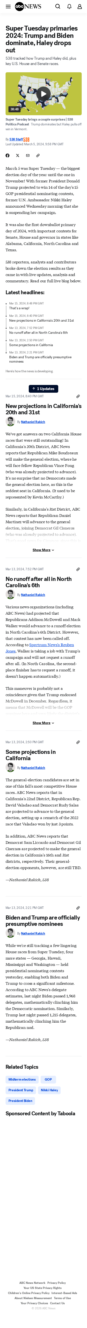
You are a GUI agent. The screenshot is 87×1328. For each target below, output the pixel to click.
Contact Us (57, 1303)
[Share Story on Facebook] (7, 155)
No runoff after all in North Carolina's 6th (38, 332)
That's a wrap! (19, 308)
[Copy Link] (38, 155)
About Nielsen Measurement (33, 1298)
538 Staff (16, 139)
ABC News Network (32, 1283)
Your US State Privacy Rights (42, 1288)
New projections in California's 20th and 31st (41, 320)
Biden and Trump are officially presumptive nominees (40, 359)
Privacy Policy (56, 1283)
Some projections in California (31, 345)
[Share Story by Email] (27, 155)
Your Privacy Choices (34, 1303)
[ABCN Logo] (28, 6)
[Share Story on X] (17, 155)
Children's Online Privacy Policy (29, 1293)
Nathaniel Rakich (33, 422)
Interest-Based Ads (64, 1293)
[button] (8, 6)
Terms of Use (62, 1298)
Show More (42, 550)
